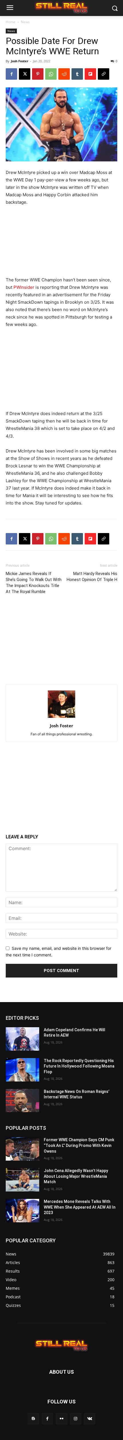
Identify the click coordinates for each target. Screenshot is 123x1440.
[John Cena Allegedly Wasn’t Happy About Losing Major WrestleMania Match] (22, 1179)
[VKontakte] (89, 1418)
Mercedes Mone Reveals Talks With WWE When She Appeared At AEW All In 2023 (80, 1207)
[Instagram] (75, 1418)
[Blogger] (33, 1418)
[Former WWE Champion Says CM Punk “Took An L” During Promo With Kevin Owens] (22, 1149)
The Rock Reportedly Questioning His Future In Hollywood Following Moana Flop (79, 1066)
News (25, 21)
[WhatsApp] (51, 74)
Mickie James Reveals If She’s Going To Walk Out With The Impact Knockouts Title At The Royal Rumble (33, 582)
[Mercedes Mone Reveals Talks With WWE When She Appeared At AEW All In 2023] (22, 1210)
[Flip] (90, 74)
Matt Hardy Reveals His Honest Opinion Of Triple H (92, 576)
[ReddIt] (64, 74)
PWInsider (23, 287)
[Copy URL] (103, 74)
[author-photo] (61, 717)
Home (10, 21)
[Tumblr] (77, 74)
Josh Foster (19, 61)
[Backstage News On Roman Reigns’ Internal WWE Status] (22, 1100)
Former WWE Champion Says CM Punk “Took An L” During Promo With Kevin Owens (79, 1145)
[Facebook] (11, 74)
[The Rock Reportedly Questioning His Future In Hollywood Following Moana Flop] (22, 1069)
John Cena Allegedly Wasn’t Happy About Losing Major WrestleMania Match (76, 1176)
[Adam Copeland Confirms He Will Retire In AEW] (22, 1039)
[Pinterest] (37, 74)
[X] (24, 74)
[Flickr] (61, 1418)
